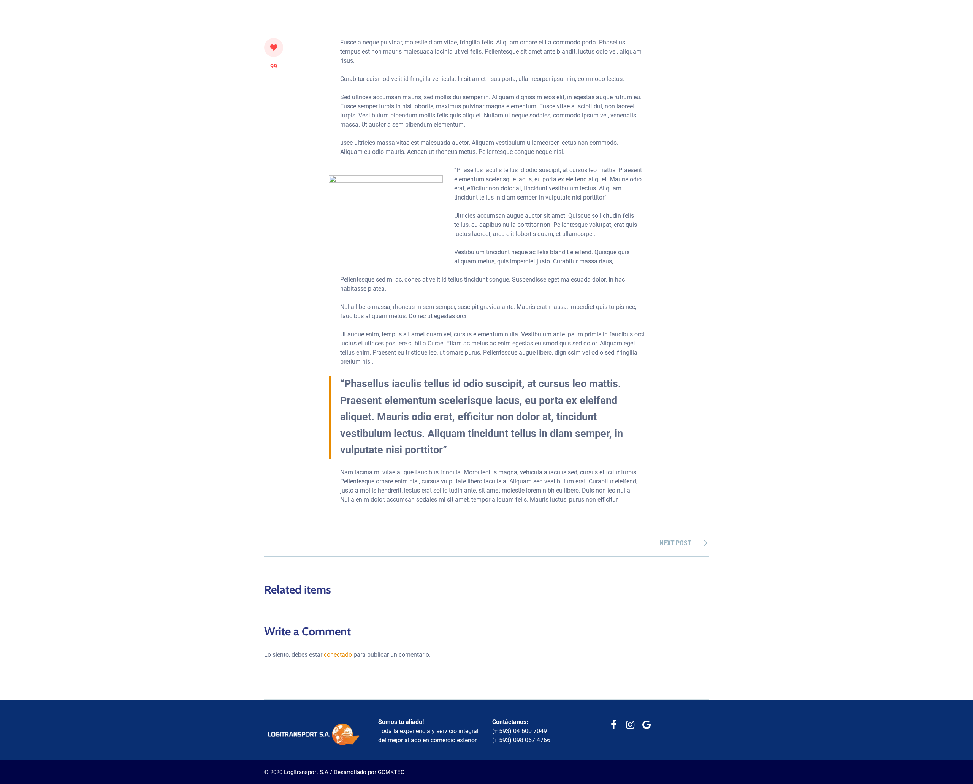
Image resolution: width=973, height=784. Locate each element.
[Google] (646, 724)
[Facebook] (613, 724)
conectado (338, 654)
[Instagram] (630, 724)
